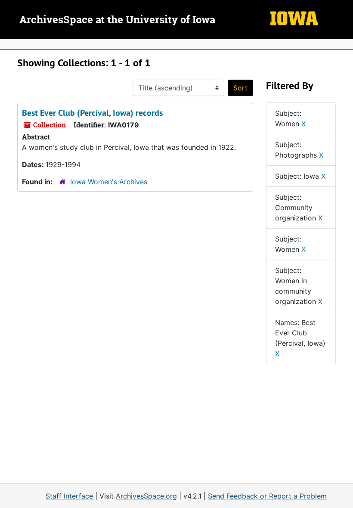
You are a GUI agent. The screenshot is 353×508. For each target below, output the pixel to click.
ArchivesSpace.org (146, 496)
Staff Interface (69, 496)
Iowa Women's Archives (108, 181)
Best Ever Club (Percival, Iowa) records (92, 112)
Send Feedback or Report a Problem (267, 496)
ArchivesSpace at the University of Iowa (117, 20)
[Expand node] (344, 44)
